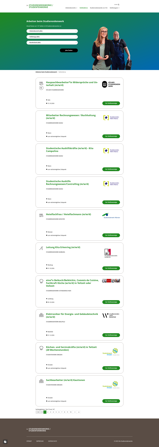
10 (70, 412)
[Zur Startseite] (39, 6)
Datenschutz (52, 441)
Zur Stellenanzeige (111, 103)
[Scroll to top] (155, 443)
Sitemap (29, 441)
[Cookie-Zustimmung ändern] (5, 442)
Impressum (39, 441)
